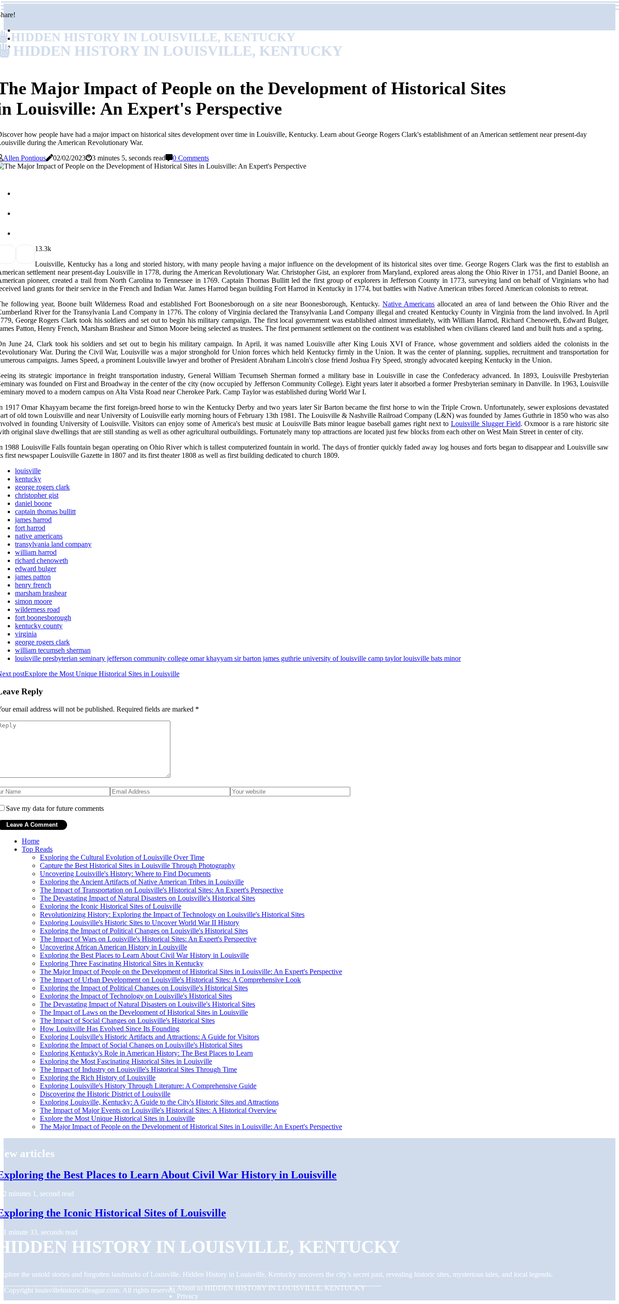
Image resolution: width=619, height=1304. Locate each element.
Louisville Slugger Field (486, 423)
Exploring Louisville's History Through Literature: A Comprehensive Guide (148, 1086)
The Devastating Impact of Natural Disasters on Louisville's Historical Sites (147, 898)
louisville (28, 471)
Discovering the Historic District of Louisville (105, 1094)
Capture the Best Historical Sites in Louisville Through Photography (137, 865)
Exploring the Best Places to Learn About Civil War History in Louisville (144, 955)
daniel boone (33, 503)
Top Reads (37, 849)
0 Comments (191, 158)
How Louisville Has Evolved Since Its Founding (109, 1029)
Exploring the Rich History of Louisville (97, 1077)
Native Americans (408, 304)
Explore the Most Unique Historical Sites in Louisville (117, 1118)
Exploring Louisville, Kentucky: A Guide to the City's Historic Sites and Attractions (159, 1102)
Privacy (187, 1296)
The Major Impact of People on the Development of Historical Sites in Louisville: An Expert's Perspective (191, 971)
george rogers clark (42, 487)
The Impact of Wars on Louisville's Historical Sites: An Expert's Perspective (148, 939)
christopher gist (36, 495)
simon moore (33, 601)
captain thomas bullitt (45, 511)
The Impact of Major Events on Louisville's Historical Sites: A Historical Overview (158, 1110)
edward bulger (35, 568)
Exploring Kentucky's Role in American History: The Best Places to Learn (146, 1053)
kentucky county (39, 626)
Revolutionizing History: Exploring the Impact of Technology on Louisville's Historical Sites (172, 914)
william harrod (36, 552)
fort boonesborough (43, 617)
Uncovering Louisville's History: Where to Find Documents (125, 873)
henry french (33, 585)
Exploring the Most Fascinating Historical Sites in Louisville (126, 1061)
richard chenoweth (41, 560)
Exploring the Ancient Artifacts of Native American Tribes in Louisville (142, 882)
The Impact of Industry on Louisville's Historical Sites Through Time (138, 1069)
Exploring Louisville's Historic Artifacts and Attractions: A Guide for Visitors (149, 1037)
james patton (33, 577)
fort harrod (30, 528)
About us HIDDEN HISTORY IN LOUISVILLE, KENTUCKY (271, 1288)
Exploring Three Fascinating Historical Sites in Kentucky (121, 963)
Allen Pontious (24, 158)
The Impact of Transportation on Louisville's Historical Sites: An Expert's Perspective (161, 890)
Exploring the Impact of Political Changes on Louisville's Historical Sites (144, 931)
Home (30, 841)
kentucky (28, 479)
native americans (39, 536)
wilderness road (37, 609)
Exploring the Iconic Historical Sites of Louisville (110, 906)
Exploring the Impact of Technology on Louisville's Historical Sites (136, 996)
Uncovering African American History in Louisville (113, 947)
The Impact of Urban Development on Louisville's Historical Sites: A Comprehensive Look (170, 980)
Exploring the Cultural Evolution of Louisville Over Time (122, 857)
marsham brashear (41, 593)
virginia (26, 634)
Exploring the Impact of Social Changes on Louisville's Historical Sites (141, 1045)
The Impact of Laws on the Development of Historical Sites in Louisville (144, 1012)
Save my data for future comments (55, 808)
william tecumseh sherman (53, 650)
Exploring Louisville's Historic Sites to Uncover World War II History (139, 922)
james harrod (33, 520)
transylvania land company (53, 544)
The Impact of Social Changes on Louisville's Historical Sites (127, 1020)
